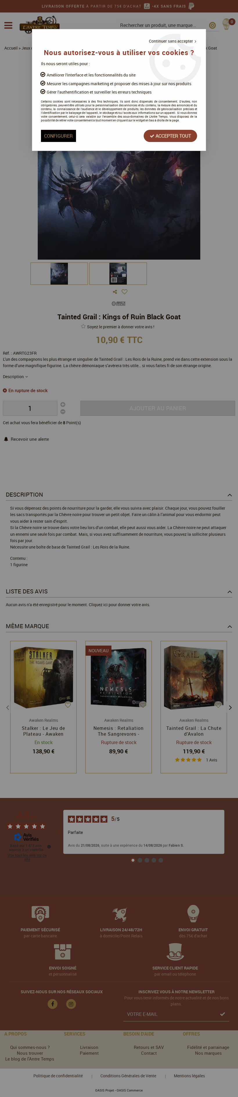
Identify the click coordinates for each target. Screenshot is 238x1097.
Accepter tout (172, 136)
